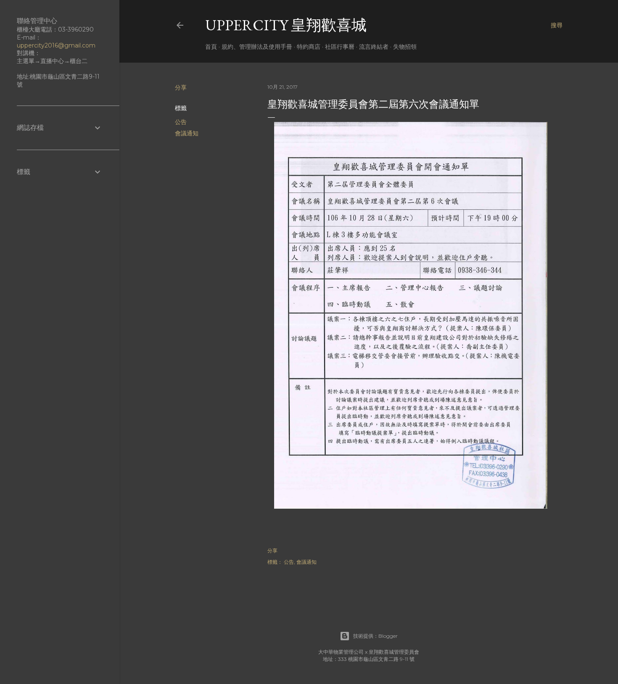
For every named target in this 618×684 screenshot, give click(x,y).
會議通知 (186, 133)
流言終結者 (373, 46)
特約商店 (308, 46)
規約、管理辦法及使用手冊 (257, 46)
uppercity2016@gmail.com (56, 45)
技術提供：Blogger (375, 636)
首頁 (211, 46)
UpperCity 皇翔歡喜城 (286, 25)
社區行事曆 (339, 46)
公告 (181, 122)
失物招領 (405, 46)
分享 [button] (181, 87)
